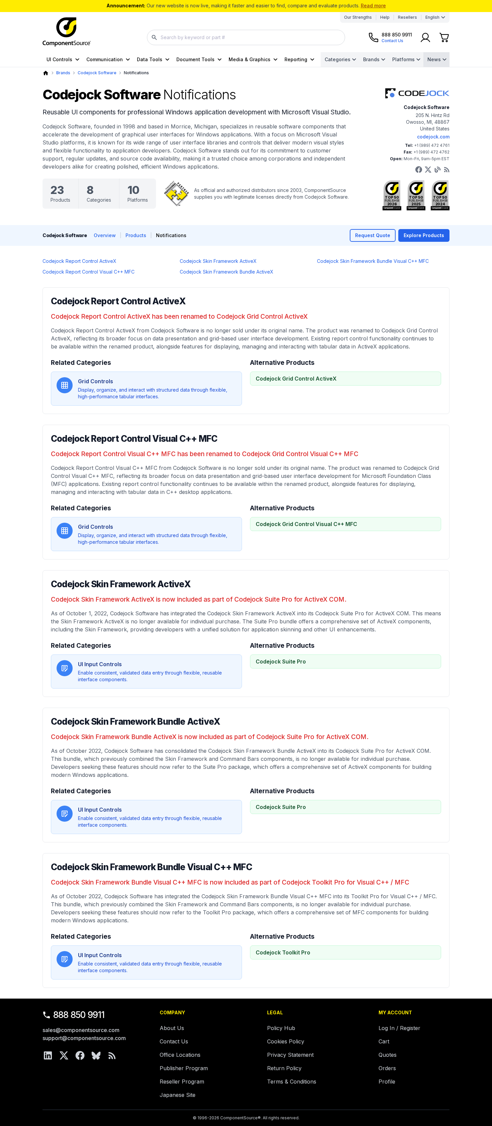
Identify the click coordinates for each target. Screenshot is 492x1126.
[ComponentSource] (67, 32)
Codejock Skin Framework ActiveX (218, 261)
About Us (172, 1028)
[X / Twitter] (64, 1055)
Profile (387, 1081)
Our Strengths (358, 17)
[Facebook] (80, 1055)
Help (385, 17)
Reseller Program (182, 1081)
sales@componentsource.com (81, 1030)
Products (136, 235)
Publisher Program (184, 1068)
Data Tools (149, 59)
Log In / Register (399, 1028)
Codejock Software (97, 72)
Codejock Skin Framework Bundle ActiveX (226, 272)
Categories (337, 59)
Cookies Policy (285, 1041)
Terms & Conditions (291, 1081)
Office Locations (180, 1054)
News (434, 59)
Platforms (403, 59)
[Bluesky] (96, 1055)
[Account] (425, 37)
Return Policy (284, 1068)
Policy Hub (281, 1028)
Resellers (407, 17)
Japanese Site (177, 1095)
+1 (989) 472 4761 (431, 145)
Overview (105, 235)
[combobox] (246, 37)
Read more (373, 5)
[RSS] (112, 1055)
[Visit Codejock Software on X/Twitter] (428, 170)
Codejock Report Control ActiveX (79, 261)
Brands (371, 59)
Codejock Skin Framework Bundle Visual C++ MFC (373, 261)
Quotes (388, 1054)
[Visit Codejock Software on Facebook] (419, 170)
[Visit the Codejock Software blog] (437, 170)
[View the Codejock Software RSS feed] (447, 170)
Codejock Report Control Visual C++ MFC (89, 272)
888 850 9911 (79, 1015)
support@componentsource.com (84, 1038)
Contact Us (174, 1041)
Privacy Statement (290, 1054)
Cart (384, 1041)
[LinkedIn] (48, 1055)
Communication (104, 59)
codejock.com (433, 136)
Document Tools (195, 59)
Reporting (295, 59)
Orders (387, 1068)
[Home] (46, 73)
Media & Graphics (249, 59)
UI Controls (59, 59)
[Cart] (444, 37)
